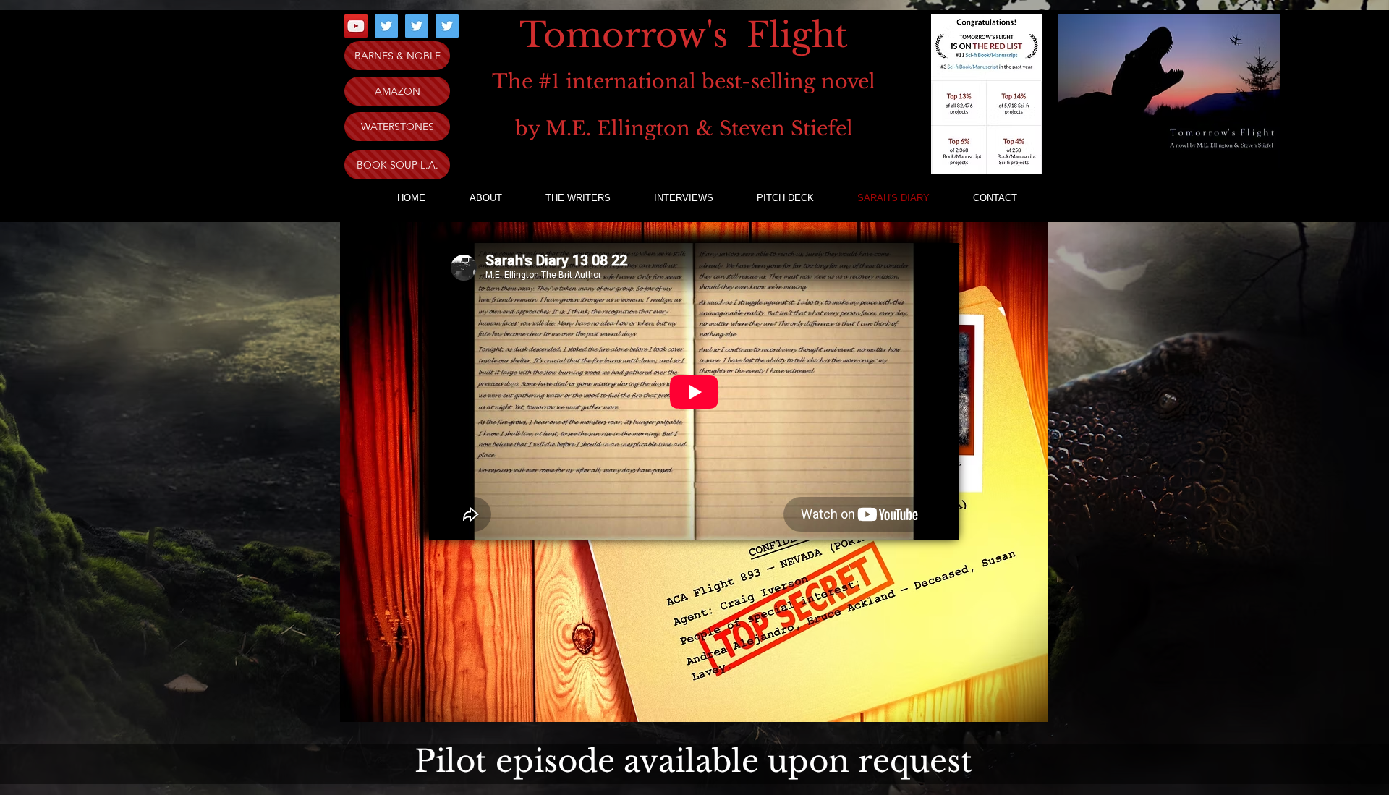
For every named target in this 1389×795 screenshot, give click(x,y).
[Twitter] (386, 26)
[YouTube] (356, 26)
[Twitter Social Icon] (416, 26)
